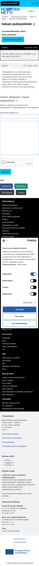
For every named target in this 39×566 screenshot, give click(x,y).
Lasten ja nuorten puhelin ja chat (13, 377)
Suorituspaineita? (8, 222)
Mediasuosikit (6, 329)
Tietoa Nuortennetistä (10, 434)
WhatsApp (21, 186)
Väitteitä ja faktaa (8, 236)
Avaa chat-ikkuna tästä (10, 531)
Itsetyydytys (6, 214)
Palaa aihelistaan (9, 34)
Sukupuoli (5, 231)
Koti (3, 363)
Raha (4, 369)
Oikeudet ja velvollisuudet (11, 366)
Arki (4, 354)
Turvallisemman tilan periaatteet (14, 446)
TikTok (7, 460)
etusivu (5, 17)
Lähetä (5, 171)
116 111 (7, 508)
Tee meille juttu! (7, 406)
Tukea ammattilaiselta (9, 386)
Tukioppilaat (6, 338)
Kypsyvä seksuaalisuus (10, 205)
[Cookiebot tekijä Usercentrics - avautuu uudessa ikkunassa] (28, 240)
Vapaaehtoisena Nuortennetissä (13, 408)
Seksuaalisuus (8, 201)
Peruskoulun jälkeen (9, 343)
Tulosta (21, 192)
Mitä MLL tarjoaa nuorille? (11, 403)
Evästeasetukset (19, 542)
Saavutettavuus (19, 539)
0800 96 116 (9, 519)
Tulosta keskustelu (13, 39)
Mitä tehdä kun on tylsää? (11, 358)
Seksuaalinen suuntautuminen (12, 208)
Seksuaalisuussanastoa (10, 233)
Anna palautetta (8, 442)
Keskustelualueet (19, 17)
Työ (3, 349)
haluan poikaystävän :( (18, 19)
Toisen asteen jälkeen (9, 346)
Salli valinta (19, 316)
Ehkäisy (4, 219)
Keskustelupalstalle (10, 3)
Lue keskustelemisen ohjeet (14, 31)
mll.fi (4, 430)
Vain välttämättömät (19, 323)
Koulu (4, 341)
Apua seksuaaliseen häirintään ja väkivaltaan (17, 392)
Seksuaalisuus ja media (10, 225)
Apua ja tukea (7, 373)
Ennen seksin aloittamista (11, 216)
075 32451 (8, 427)
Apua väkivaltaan (8, 394)
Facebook (6, 186)
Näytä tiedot (27, 303)
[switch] (33, 280)
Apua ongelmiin (7, 389)
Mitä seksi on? (7, 211)
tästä (18, 489)
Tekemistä (6, 399)
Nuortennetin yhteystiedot (12, 438)
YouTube (8, 465)
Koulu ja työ (7, 334)
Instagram (8, 463)
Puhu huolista (6, 383)
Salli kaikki (19, 309)
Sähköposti (7, 192)
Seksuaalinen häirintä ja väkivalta (13, 228)
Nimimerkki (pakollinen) (9, 112)
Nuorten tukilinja (7, 380)
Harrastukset (6, 360)
